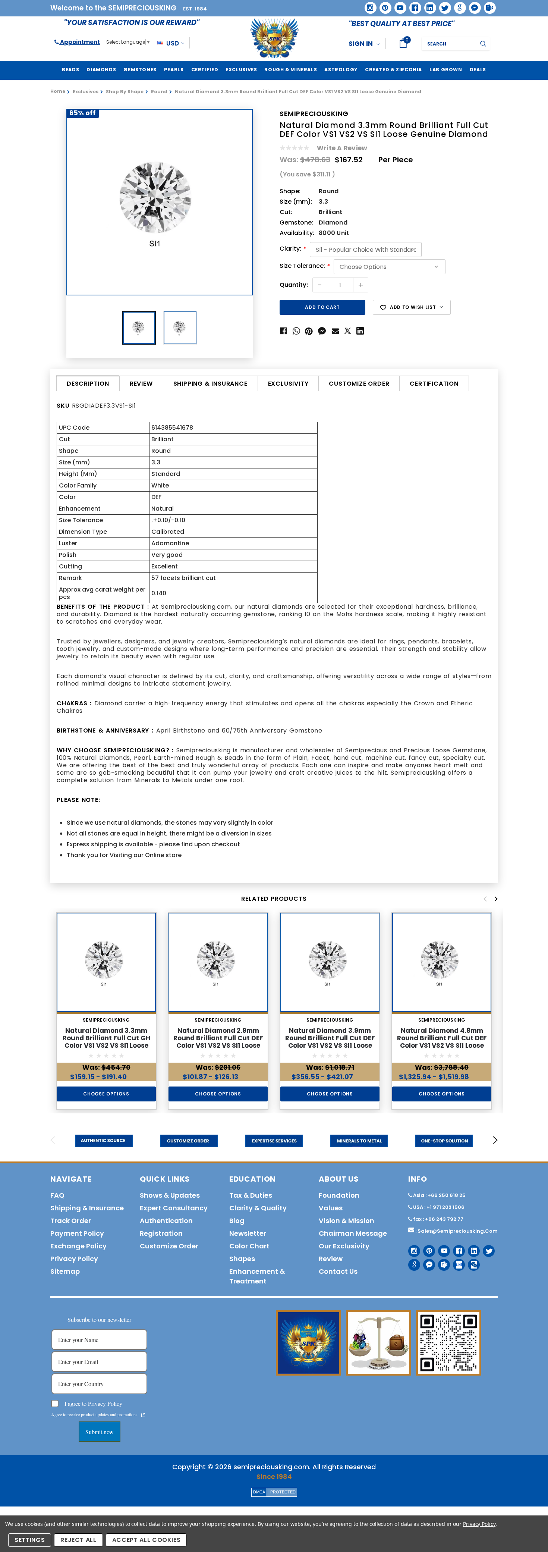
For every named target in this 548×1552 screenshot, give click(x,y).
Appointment (79, 42)
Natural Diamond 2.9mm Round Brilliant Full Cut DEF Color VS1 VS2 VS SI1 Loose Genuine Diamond (218, 1041)
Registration (161, 1233)
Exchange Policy (78, 1246)
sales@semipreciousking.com (458, 1231)
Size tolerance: (305, 266)
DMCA (259, 1492)
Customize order (359, 383)
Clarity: (293, 249)
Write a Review (342, 148)
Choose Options (106, 1094)
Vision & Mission (346, 1220)
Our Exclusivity (344, 1246)
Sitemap (65, 1271)
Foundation (339, 1195)
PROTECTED (283, 1492)
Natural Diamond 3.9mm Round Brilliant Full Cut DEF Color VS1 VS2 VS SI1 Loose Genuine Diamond (330, 1041)
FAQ (57, 1195)
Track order (70, 1220)
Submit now (99, 1432)
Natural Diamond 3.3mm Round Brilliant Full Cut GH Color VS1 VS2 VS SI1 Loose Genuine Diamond (106, 1041)
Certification (434, 383)
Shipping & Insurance (210, 383)
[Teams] (487, 5)
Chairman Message (353, 1233)
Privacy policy (74, 1258)
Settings (30, 1540)
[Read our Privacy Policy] (143, 1415)
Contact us (338, 1271)
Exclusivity (288, 383)
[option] (159, 202)
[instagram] (368, 5)
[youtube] (397, 5)
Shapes (242, 1258)
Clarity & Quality (258, 1208)
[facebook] (412, 5)
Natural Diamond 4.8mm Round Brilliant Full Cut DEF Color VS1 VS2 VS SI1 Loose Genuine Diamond (442, 1041)
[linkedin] (427, 5)
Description (88, 383)
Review (141, 383)
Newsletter (247, 1233)
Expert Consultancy (174, 1208)
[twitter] (443, 5)
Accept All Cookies (146, 1540)
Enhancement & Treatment (257, 1276)
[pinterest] (382, 5)
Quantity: (294, 285)
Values (331, 1208)
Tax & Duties (250, 1195)
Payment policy (77, 1233)
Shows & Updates (170, 1195)
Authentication (166, 1220)
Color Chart (249, 1246)
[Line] (456, 1262)
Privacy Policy (479, 1523)
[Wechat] (471, 1262)
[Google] (457, 5)
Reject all (78, 1540)
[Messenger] (472, 5)
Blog (237, 1220)
